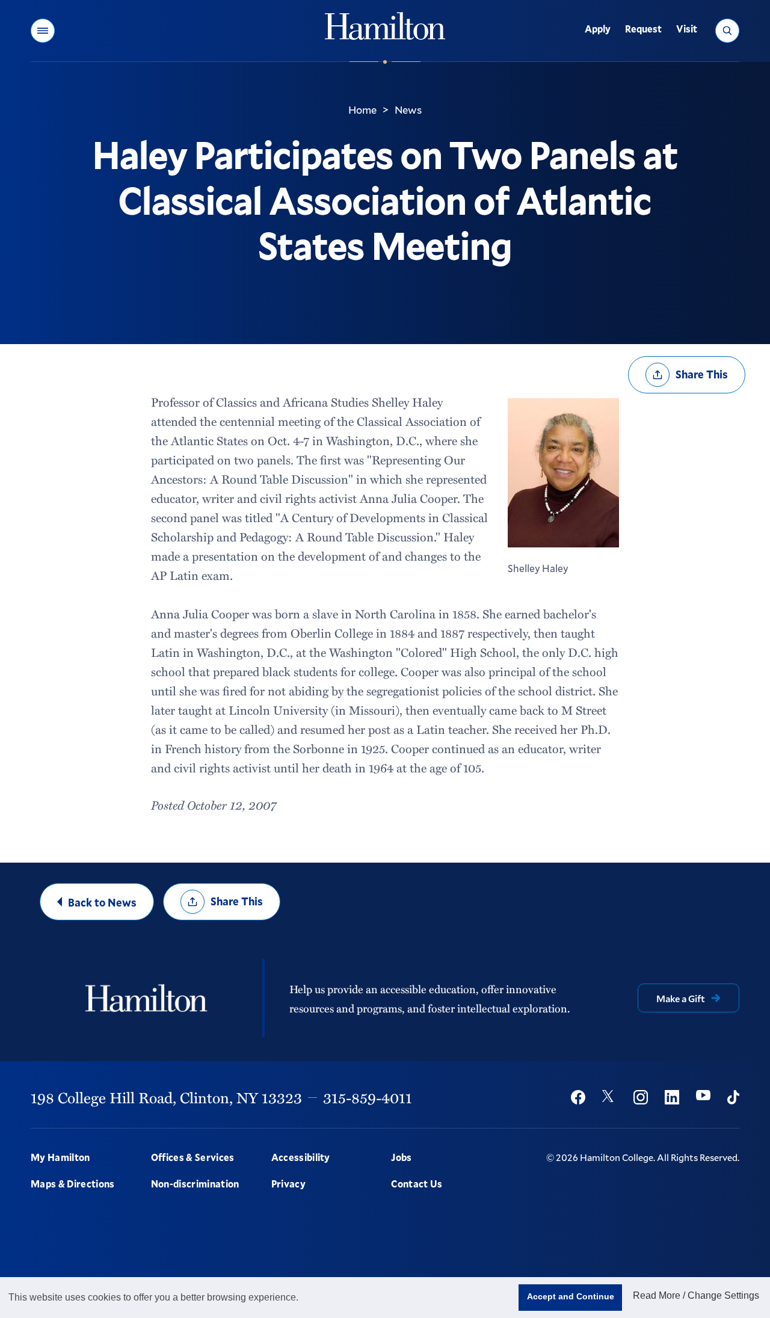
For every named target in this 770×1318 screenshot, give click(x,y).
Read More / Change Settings (696, 1295)
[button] (43, 31)
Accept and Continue (570, 1296)
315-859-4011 (367, 1097)
